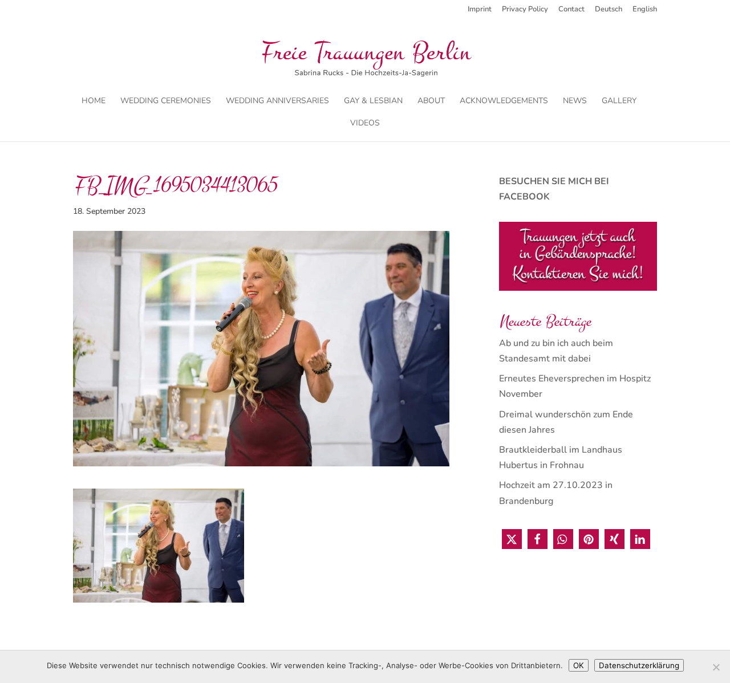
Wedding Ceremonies (165, 101)
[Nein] (715, 667)
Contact (571, 10)
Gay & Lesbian (373, 101)
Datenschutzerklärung (639, 665)
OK (578, 665)
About (431, 101)
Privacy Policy (525, 10)
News (575, 101)
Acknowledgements (504, 101)
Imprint (480, 10)
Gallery (619, 101)
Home (94, 101)
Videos (365, 123)
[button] (512, 539)
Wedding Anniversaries (277, 101)
